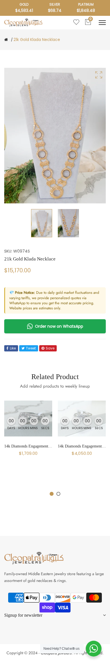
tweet (31, 348)
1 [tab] (52, 494)
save (50, 348)
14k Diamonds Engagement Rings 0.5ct (35, 446)
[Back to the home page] (6, 40)
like (13, 348)
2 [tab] (58, 494)
